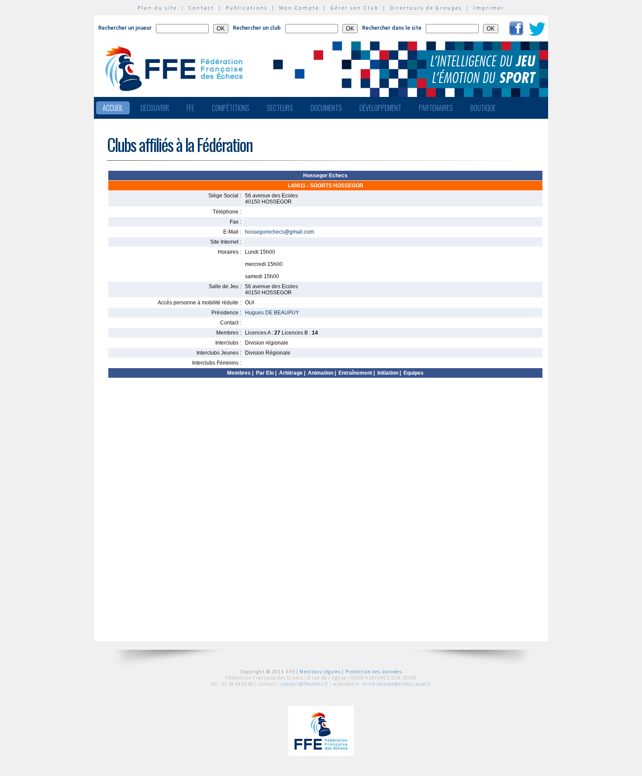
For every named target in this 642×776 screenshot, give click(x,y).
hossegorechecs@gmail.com (279, 232)
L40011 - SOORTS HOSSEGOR (325, 186)
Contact (201, 7)
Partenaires (436, 108)
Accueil (113, 108)
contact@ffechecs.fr (304, 684)
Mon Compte (299, 7)
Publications (247, 7)
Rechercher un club (257, 27)
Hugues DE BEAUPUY (272, 313)
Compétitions (230, 108)
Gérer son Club (355, 7)
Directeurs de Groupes (426, 7)
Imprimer (488, 7)
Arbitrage (291, 373)
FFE (190, 108)
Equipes (414, 373)
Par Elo (265, 373)
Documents (326, 108)
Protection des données (373, 672)
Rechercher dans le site (391, 27)
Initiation (387, 373)
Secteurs (280, 108)
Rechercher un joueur (125, 27)
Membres (239, 373)
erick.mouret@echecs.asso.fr (397, 684)
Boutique (483, 108)
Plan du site (157, 7)
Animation (320, 373)
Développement (380, 108)
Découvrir (155, 108)
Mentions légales (320, 672)
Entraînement (355, 373)
